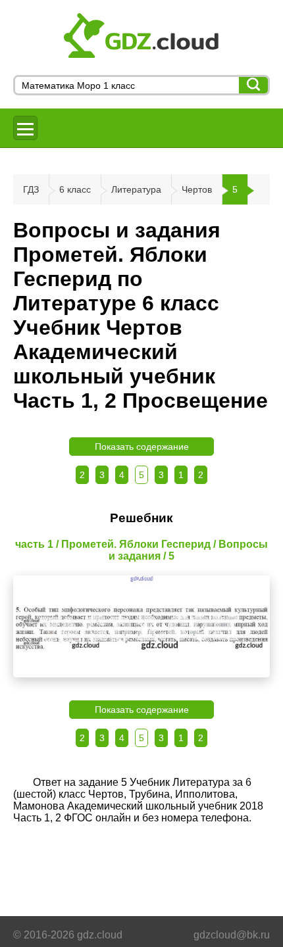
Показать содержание (142, 446)
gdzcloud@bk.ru (231, 934)
